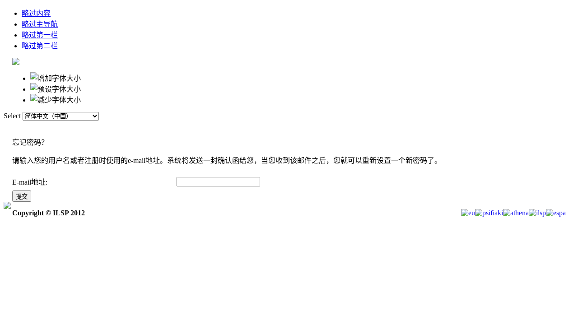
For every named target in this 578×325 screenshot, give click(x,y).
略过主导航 (40, 24)
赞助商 (251, 129)
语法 (329, 129)
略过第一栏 (40, 35)
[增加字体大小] (55, 77)
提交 (22, 196)
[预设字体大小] (55, 88)
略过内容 (36, 13)
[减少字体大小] (55, 99)
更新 (362, 129)
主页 (181, 129)
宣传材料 (403, 129)
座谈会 (292, 129)
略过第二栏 (40, 46)
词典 (214, 129)
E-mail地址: (29, 182)
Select (12, 116)
